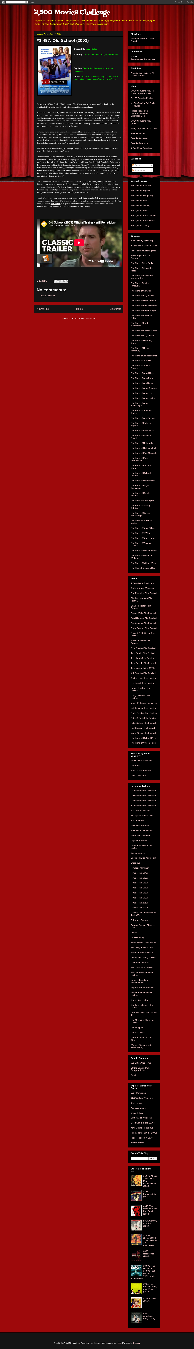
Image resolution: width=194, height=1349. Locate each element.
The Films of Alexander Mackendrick (142, 276)
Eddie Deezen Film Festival (144, 628)
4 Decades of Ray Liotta (142, 583)
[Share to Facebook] (63, 281)
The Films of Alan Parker (142, 263)
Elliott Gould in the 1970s (143, 1123)
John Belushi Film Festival (143, 663)
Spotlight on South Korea (143, 220)
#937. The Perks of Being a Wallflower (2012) (150, 1288)
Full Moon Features (140, 920)
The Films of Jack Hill (141, 360)
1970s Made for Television (143, 790)
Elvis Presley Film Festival (143, 648)
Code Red (135, 765)
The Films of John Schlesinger (139, 404)
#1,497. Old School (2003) (63, 40)
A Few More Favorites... (142, 148)
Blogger (136, 1343)
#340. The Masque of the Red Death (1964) (150, 1210)
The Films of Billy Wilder (142, 295)
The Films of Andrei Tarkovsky (140, 284)
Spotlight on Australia (141, 185)
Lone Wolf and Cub (140, 962)
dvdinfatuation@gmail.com (143, 59)
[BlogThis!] (58, 281)
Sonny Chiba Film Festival (143, 733)
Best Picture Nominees (141, 830)
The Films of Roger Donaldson (140, 486)
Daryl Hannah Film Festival (144, 618)
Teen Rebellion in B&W (141, 1138)
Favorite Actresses (139, 138)
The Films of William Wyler (143, 563)
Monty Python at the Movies (144, 703)
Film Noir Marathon (140, 868)
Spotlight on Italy (139, 200)
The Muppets (137, 1027)
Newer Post (43, 309)
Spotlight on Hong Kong (142, 195)
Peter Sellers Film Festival (143, 723)
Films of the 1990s (139, 898)
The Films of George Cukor (144, 330)
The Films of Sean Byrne (142, 500)
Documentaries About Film (143, 858)
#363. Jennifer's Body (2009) (149, 1316)
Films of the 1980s (139, 892)
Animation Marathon (140, 825)
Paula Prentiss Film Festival (144, 713)
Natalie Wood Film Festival (143, 708)
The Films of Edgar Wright (143, 310)
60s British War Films (141, 1063)
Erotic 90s (135, 863)
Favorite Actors (138, 133)
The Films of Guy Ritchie (142, 335)
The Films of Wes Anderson (144, 550)
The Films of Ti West (140, 533)
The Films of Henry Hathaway (140, 349)
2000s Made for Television (143, 805)
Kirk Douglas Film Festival (143, 673)
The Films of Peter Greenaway (139, 459)
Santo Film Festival (140, 1000)
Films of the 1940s (139, 873)
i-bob (119, 1343)
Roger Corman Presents (142, 987)
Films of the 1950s (139, 878)
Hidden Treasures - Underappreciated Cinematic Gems (140, 113)
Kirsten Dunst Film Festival (143, 678)
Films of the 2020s (139, 907)
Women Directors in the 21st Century (142, 1046)
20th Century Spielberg (142, 240)
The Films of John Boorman (144, 388)
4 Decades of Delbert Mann (144, 245)
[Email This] (55, 281)
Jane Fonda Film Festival (143, 653)
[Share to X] (60, 281)
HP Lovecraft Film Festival (143, 942)
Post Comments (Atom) (85, 318)
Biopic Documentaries (141, 835)
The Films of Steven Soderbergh (140, 514)
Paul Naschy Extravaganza (143, 250)
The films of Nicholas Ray (143, 568)
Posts (137, 165)
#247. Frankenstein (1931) (149, 1194)
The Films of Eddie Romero (144, 305)
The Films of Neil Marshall (143, 448)
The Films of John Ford (142, 393)
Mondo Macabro (138, 775)
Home (79, 309)
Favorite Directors (139, 143)
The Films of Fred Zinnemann (139, 324)
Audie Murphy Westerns (142, 588)
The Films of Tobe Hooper (143, 538)
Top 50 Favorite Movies (142, 98)
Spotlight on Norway (140, 205)
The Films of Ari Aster (141, 291)
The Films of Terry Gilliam (143, 528)
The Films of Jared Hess (142, 373)
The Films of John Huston (143, 398)
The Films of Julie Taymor (143, 418)
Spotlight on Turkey (140, 225)
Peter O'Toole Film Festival (143, 718)
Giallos (134, 932)
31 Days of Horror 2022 (142, 815)
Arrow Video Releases (141, 760)
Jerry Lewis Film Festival (142, 658)
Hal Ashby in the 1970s (142, 947)
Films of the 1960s (139, 882)
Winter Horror (137, 1142)
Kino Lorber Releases (141, 770)
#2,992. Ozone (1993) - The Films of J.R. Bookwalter (150, 1240)
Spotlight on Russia (140, 210)
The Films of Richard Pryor (143, 738)
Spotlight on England (141, 190)
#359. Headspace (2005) (148, 1253)
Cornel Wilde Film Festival (143, 613)
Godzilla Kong (137, 937)
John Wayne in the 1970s (143, 668)
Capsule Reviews (139, 840)
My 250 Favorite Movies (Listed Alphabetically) (142, 92)
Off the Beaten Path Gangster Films (140, 1069)
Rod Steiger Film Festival (143, 728)
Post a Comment (47, 296)
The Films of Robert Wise (143, 480)
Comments (139, 170)
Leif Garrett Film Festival (142, 683)
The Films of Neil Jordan (142, 443)
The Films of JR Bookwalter (144, 355)
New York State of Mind (142, 967)
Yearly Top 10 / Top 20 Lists (144, 128)
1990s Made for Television (143, 800)
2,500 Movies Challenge (72, 12)
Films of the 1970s (139, 887)
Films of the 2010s (139, 903)
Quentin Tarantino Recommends (139, 981)
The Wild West (138, 1032)
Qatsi (133, 1075)
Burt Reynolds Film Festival (144, 593)
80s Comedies (137, 820)
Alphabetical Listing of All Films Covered (142, 74)
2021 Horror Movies (140, 810)
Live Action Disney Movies (143, 957)
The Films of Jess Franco (143, 378)
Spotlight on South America (144, 215)
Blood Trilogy (137, 1113)
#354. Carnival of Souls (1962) (150, 1223)
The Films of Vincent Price (143, 743)
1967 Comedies (138, 1093)
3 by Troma (136, 1103)
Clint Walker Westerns (141, 1118)
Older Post (115, 309)
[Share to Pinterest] (66, 281)
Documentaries (138, 853)
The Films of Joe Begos (142, 383)
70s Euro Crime (138, 1108)
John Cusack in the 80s (142, 1128)
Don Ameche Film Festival (143, 623)
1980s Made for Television (143, 795)
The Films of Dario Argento (143, 300)
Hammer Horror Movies (142, 952)
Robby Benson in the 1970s (144, 1133)
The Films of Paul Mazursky (144, 453)
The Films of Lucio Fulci (142, 430)
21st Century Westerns (142, 1098)
